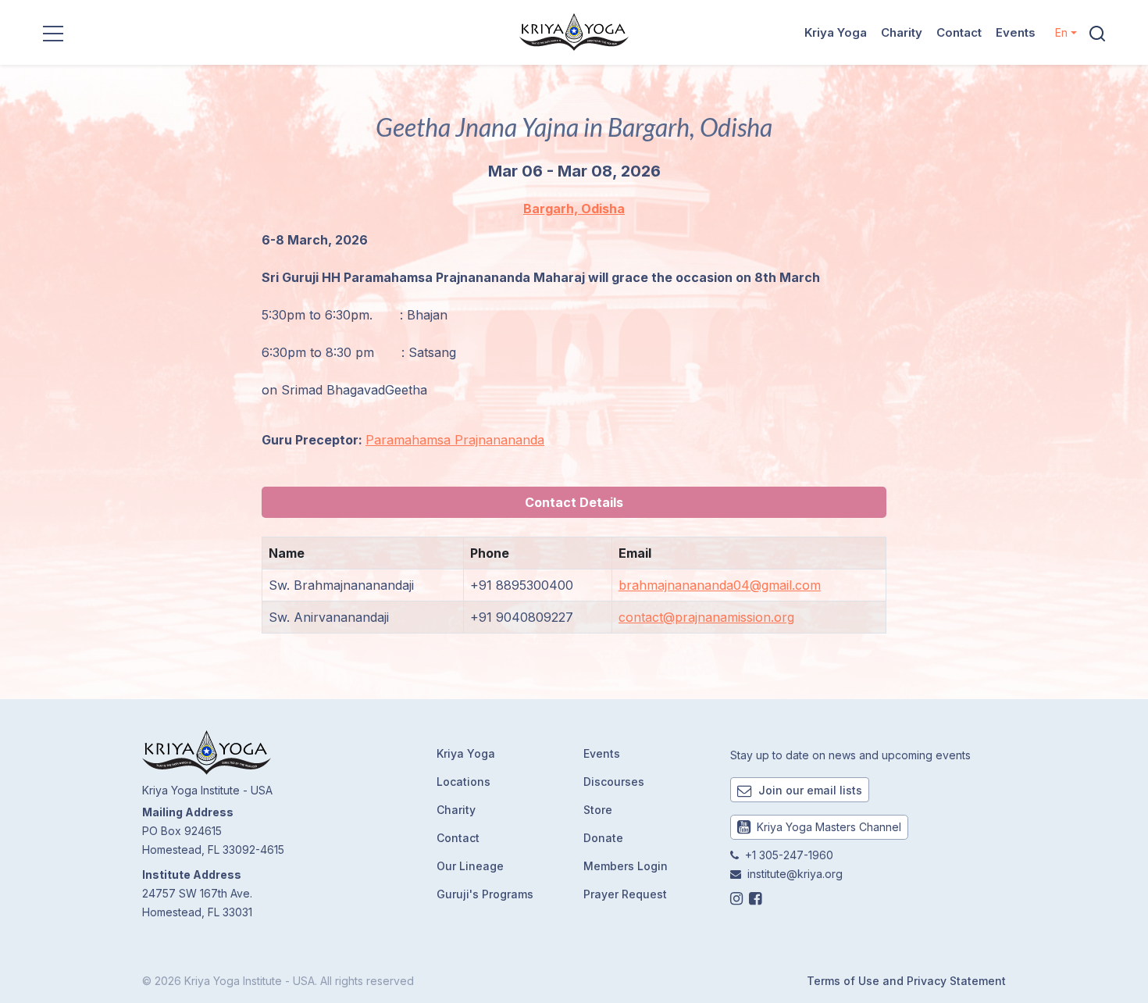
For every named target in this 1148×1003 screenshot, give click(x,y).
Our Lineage (470, 866)
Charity (901, 32)
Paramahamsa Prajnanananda (454, 440)
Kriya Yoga (835, 32)
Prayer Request (625, 894)
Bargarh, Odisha (574, 208)
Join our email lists (808, 790)
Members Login (625, 866)
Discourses (613, 781)
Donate (603, 837)
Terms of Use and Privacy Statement (906, 980)
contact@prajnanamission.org (706, 617)
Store (597, 809)
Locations (463, 781)
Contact (959, 32)
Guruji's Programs (485, 894)
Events (1016, 32)
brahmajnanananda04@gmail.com (720, 585)
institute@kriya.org (795, 873)
